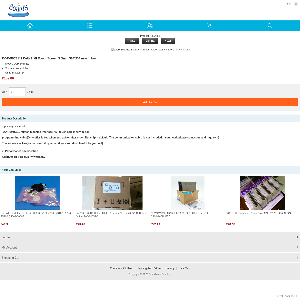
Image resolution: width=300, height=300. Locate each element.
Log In (6, 237)
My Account (9, 247)
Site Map (184, 268)
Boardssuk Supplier (160, 274)
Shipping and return (149, 268)
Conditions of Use (121, 268)
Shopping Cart (11, 257)
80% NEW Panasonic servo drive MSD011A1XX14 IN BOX (259, 213)
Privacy (170, 268)
